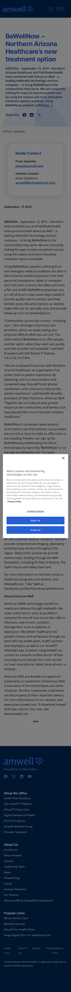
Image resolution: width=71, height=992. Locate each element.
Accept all (36, 529)
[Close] (63, 458)
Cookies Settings (35, 511)
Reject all (35, 520)
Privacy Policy (14, 501)
